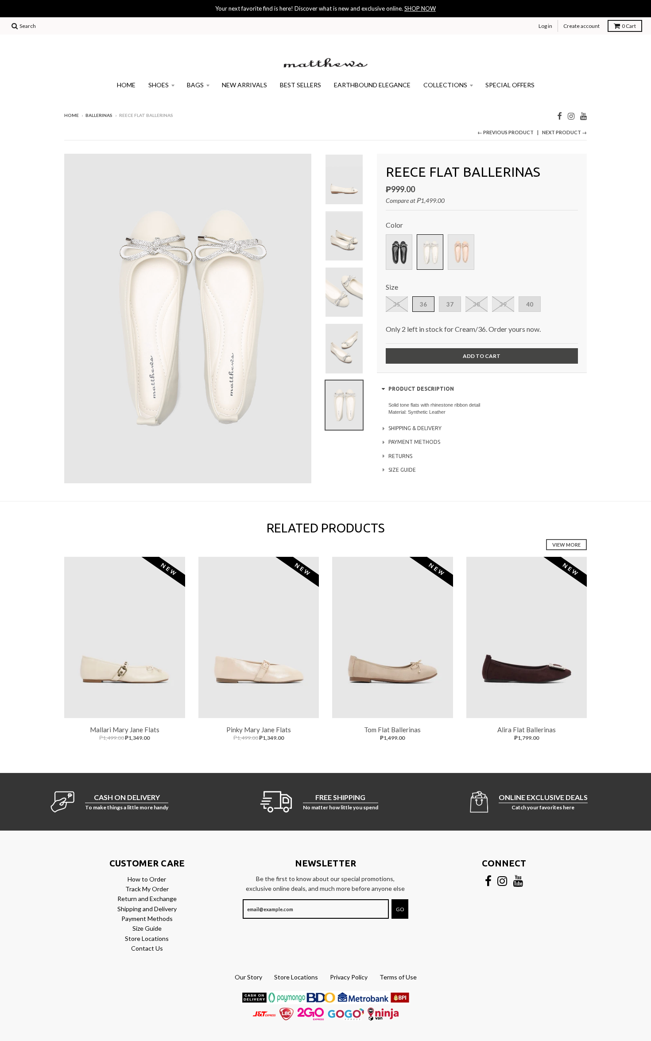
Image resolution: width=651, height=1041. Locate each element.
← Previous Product (505, 132)
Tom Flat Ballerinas (392, 730)
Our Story (248, 977)
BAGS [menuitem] (195, 85)
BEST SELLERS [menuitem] (300, 85)
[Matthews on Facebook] (559, 115)
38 (476, 304)
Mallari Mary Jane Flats (124, 730)
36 (423, 304)
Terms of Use (398, 977)
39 (503, 304)
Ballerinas (98, 115)
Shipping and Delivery (147, 909)
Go (400, 909)
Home (71, 115)
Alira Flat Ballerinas (526, 730)
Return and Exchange (147, 898)
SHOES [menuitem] (158, 85)
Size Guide (147, 928)
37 (449, 304)
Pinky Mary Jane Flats (258, 730)
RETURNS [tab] (400, 456)
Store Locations (147, 938)
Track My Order (147, 889)
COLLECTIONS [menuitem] (445, 85)
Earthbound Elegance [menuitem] (372, 85)
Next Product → (564, 132)
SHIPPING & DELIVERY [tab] (415, 428)
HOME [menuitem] (126, 85)
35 (396, 304)
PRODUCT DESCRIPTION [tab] (421, 389)
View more (566, 545)
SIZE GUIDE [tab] (402, 470)
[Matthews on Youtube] (583, 115)
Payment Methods (147, 918)
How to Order (147, 879)
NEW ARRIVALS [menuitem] (244, 85)
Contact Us (147, 948)
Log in (545, 26)
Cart (629, 26)
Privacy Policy (349, 977)
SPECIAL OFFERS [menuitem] (510, 85)
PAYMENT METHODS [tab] (414, 442)
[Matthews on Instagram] (571, 115)
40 (529, 304)
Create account (581, 26)
